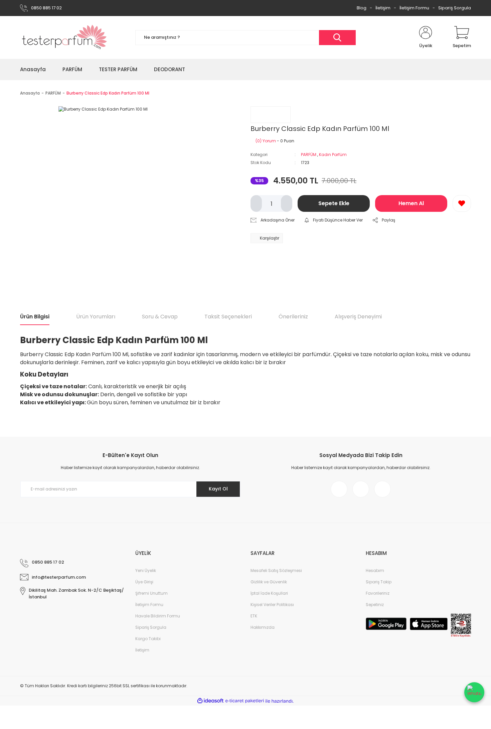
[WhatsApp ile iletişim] (474, 692)
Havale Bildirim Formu (157, 616)
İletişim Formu (414, 8)
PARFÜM (308, 154)
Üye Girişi (144, 582)
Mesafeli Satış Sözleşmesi (276, 570)
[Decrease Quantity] (256, 203)
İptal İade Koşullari (269, 593)
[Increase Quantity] (286, 203)
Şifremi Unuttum (151, 593)
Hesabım (375, 570)
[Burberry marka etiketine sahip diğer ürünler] (271, 114)
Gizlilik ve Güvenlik (269, 582)
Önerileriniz (293, 316)
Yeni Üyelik (145, 570)
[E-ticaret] (244, 701)
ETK (254, 616)
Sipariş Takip (378, 582)
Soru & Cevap (160, 316)
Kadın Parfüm (333, 154)
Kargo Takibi (148, 638)
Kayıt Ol (218, 488)
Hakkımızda (263, 627)
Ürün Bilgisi (34, 316)
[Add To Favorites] (462, 203)
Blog (361, 8)
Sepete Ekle (333, 203)
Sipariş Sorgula (454, 8)
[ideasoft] (210, 701)
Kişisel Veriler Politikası (272, 604)
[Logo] (64, 37)
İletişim (382, 8)
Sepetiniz (375, 604)
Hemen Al (411, 203)
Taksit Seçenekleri (228, 316)
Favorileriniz (377, 593)
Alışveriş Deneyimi (358, 316)
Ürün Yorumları (95, 316)
